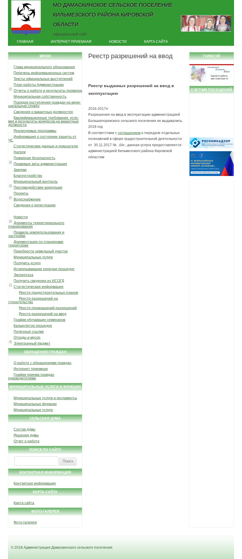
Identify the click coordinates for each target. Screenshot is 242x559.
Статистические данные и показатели (46, 146)
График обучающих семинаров (39, 320)
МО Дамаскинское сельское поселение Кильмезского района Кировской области (113, 14)
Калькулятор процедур (33, 326)
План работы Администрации (39, 85)
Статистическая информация (38, 287)
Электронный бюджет (32, 343)
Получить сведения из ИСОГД (39, 281)
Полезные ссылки (29, 332)
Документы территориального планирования (36, 225)
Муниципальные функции (35, 404)
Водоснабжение (27, 199)
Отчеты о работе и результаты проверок (48, 91)
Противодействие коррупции (38, 187)
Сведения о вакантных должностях (43, 112)
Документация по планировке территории (35, 243)
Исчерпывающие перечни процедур (44, 269)
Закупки (20, 170)
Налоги (20, 152)
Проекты (21, 193)
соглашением (129, 133)
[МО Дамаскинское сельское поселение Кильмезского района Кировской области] (26, 36)
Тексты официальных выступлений (43, 79)
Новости (118, 42)
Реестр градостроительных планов (48, 293)
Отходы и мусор (27, 337)
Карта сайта (156, 42)
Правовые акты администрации (40, 164)
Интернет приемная (71, 42)
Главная (25, 42)
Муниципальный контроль (36, 182)
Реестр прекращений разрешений (48, 308)
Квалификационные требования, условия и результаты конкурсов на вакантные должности (43, 121)
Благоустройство (28, 176)
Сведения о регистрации (34, 205)
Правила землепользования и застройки (36, 234)
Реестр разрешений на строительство (33, 300)
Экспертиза (23, 275)
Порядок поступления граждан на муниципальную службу (44, 104)
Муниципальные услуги (33, 257)
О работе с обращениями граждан (42, 363)
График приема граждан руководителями (31, 376)
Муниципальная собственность (40, 96)
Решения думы (26, 435)
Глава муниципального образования (44, 67)
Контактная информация (35, 483)
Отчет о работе (27, 441)
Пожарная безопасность (34, 158)
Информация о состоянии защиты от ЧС (42, 138)
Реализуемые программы (35, 131)
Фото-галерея (25, 522)
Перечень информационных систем (44, 73)
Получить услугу (27, 263)
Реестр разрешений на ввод (42, 314)
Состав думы (24, 429)
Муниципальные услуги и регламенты (45, 398)
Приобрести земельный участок (41, 251)
